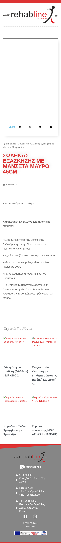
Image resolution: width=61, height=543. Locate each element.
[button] (30, 28)
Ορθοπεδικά (24, 143)
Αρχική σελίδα (9, 143)
